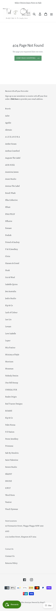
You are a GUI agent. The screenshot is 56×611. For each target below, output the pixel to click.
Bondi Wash (10, 193)
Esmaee (8, 228)
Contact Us (9, 556)
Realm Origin (11, 396)
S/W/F (8, 488)
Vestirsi (8, 502)
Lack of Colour (11, 312)
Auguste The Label (12, 157)
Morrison (9, 361)
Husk (7, 270)
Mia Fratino (10, 347)
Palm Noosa (10, 424)
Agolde (8, 122)
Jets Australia (10, 291)
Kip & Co (9, 305)
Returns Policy (11, 563)
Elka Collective (11, 200)
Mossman (9, 368)
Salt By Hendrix (12, 453)
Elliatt (7, 207)
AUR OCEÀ (10, 165)
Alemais (8, 129)
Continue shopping (26, 58)
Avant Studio (10, 179)
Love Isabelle (10, 333)
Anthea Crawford (12, 150)
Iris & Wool (10, 277)
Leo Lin (8, 319)
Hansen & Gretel (12, 263)
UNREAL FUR (11, 389)
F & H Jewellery (11, 249)
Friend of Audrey (12, 242)
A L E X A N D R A (12, 136)
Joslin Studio (10, 298)
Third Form (10, 495)
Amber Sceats (10, 143)
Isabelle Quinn (11, 284)
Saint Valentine (11, 460)
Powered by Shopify (38, 602)
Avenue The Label (12, 186)
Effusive (8, 221)
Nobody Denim (11, 375)
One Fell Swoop (11, 382)
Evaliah (8, 235)
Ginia (7, 256)
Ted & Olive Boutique (23, 602)
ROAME (8, 410)
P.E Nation (9, 431)
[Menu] (51, 14)
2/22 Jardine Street (12, 536)
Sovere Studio (11, 467)
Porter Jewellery (11, 438)
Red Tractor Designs (13, 403)
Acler (7, 115)
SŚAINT (8, 474)
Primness (9, 445)
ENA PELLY (10, 214)
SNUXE (8, 481)
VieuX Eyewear (11, 509)
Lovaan (8, 326)
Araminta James (11, 172)
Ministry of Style (12, 354)
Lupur (7, 340)
